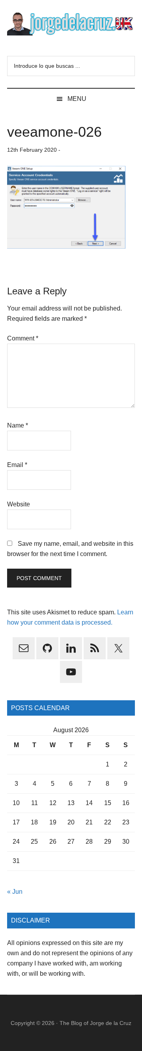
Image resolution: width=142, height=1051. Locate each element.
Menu (76, 98)
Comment (22, 338)
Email (17, 464)
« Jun (14, 891)
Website (18, 504)
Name (17, 425)
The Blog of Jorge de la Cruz (95, 1023)
